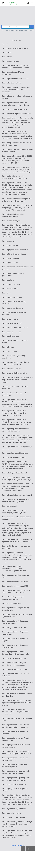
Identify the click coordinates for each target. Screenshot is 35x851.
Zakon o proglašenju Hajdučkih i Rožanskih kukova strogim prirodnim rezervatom (15, 711)
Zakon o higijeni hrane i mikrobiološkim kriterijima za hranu (16, 144)
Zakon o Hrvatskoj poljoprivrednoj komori (15, 341)
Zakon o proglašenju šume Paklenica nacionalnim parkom (15, 759)
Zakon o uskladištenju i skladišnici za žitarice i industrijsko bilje (15, 363)
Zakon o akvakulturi (9, 506)
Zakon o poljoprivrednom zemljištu (15, 250)
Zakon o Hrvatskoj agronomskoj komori (17, 495)
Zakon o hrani (7, 57)
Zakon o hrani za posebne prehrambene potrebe (17, 97)
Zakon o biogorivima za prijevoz (14, 254)
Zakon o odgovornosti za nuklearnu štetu (15, 576)
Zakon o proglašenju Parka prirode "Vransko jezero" (15, 646)
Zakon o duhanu (8, 280)
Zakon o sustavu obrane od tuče (14, 658)
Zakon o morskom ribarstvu (12, 308)
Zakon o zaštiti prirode (10, 336)
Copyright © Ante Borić (17, 845)
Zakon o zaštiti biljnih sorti (12, 603)
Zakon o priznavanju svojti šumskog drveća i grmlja (15, 609)
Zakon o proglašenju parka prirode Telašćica (15, 732)
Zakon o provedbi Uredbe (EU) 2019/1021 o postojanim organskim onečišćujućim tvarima (17, 702)
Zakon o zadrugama (9, 351)
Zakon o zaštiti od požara (11, 332)
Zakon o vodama (8, 241)
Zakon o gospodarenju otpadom (14, 809)
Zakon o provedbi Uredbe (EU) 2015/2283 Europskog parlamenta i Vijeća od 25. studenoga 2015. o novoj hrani (17, 207)
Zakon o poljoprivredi (10, 262)
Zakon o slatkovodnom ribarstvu (14, 457)
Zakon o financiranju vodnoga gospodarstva (13, 274)
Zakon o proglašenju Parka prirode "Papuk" (15, 639)
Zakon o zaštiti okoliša (10, 258)
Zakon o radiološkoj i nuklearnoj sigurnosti (14, 302)
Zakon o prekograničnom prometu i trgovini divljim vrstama (15, 430)
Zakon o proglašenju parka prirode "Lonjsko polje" (15, 633)
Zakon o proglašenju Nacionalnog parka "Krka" (17, 719)
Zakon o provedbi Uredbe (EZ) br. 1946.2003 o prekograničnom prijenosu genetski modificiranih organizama (16, 422)
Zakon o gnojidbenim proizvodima (14, 817)
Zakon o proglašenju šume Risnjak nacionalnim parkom (15, 765)
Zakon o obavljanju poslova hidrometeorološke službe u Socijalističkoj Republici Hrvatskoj (14, 568)
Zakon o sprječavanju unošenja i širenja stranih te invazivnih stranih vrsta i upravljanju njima (17, 823)
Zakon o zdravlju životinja (11, 813)
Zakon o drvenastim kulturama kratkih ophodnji (16, 518)
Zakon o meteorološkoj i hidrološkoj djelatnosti (15, 674)
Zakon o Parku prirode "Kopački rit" (15, 582)
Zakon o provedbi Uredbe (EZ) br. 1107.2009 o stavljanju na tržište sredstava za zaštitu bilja (14, 413)
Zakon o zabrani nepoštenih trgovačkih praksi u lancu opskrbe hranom (17, 200)
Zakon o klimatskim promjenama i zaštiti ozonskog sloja (17, 695)
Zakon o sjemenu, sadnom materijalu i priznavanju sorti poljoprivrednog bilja (16, 478)
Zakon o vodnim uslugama (11, 221)
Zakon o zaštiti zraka (10, 288)
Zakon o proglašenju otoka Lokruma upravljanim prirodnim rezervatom (15, 726)
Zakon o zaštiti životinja (11, 284)
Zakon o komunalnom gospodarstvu (15, 327)
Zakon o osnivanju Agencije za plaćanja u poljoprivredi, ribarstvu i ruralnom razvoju (17, 379)
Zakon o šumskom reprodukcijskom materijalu (15, 387)
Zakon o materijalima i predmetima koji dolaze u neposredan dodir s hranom (16, 66)
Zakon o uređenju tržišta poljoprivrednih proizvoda (17, 268)
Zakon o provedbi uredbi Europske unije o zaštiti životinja (17, 447)
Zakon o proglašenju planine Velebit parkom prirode (15, 739)
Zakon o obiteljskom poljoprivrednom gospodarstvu (16, 547)
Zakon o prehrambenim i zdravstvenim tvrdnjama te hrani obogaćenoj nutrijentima (16, 89)
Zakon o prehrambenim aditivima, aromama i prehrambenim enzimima (15, 104)
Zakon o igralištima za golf (12, 323)
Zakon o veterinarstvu (10, 61)
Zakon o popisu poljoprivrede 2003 (15, 586)
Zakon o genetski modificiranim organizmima (13, 73)
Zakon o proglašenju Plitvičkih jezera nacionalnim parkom (16, 745)
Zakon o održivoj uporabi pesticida (15, 453)
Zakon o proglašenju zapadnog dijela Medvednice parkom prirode (16, 772)
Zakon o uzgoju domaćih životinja (14, 627)
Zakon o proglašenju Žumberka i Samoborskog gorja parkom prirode (15, 653)
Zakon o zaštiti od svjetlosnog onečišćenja (13, 356)
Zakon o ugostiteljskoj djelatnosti (15, 48)
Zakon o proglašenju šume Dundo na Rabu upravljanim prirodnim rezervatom (17, 752)
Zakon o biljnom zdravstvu (12, 297)
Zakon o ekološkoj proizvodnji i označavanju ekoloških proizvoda (14, 177)
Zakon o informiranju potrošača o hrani (16, 114)
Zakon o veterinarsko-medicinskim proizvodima (15, 394)
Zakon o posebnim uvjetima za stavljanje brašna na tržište (17, 150)
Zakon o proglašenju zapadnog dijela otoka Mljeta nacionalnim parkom (16, 779)
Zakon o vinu (6, 52)
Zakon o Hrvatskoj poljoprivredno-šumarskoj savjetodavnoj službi (15, 511)
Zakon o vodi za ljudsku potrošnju (14, 109)
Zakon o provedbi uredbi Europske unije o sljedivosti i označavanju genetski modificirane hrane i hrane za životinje (17, 169)
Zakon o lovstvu (8, 347)
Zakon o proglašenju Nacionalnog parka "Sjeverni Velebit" (17, 615)
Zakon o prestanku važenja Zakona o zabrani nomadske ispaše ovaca (16, 591)
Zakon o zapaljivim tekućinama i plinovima (14, 313)
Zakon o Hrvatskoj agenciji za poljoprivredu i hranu (13, 215)
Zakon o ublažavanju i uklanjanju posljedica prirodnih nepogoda (14, 663)
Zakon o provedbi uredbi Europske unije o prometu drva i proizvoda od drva (17, 540)
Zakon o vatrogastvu (10, 319)
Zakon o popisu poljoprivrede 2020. (15, 669)
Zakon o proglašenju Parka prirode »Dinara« (15, 789)
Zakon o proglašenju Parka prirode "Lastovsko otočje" (15, 622)
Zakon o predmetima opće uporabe (15, 78)
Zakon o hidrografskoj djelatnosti (14, 473)
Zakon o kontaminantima (11, 83)
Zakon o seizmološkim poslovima (14, 784)
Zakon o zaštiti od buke (11, 245)
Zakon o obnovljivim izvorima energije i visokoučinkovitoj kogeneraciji (16, 500)
